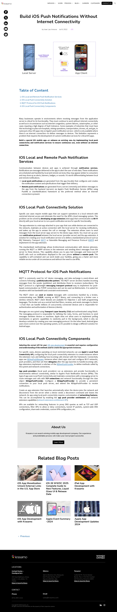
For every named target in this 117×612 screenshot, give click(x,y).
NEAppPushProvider (65, 364)
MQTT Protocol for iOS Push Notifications (38, 103)
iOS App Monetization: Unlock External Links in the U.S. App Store (29, 486)
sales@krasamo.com (50, 597)
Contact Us (107, 3)
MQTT (43, 240)
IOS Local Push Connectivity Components (39, 106)
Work (60, 3)
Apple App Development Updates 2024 (87, 521)
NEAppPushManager (35, 359)
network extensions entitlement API (52, 400)
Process (68, 3)
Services (51, 3)
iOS (72, 29)
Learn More (58, 442)
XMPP (91, 240)
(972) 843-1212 (17, 598)
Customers (95, 3)
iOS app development (56, 345)
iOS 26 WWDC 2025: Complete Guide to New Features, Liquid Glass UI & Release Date (57, 489)
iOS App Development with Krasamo (29, 520)
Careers (85, 3)
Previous (25, 536)
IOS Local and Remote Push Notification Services (42, 97)
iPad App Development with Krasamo (85, 486)
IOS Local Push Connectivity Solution (37, 100)
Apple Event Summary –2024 (58, 520)
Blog (77, 3)
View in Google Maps (19, 583)
